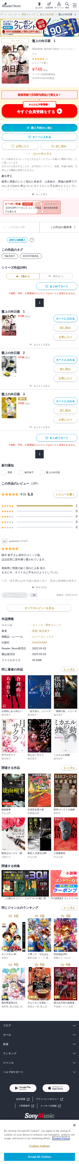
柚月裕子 (29, 472)
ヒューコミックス (43, 636)
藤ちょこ (50, 958)
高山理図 (14, 1006)
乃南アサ (6, 857)
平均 (23, 494)
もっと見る (41, 194)
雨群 (10, 472)
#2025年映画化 (31, 256)
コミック (12, 14)
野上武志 (44, 1006)
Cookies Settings (39, 1146)
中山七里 (6, 813)
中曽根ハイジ (60, 1006)
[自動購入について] (32, 240)
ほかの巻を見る (42, 153)
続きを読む (41, 587)
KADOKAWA (39, 642)
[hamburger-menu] (74, 5)
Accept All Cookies (39, 1156)
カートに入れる (41, 137)
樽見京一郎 (33, 1006)
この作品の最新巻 (61, 227)
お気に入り (22, 146)
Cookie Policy (61, 1138)
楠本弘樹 (32, 958)
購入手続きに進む (42, 127)
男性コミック (28, 14)
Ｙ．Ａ (41, 958)
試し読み (61, 146)
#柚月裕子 (10, 256)
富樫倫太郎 (33, 813)
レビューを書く (40, 63)
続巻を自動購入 (17, 240)
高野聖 (5, 1006)
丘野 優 (72, 1006)
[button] (50, 1105)
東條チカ (58, 958)
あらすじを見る (42, 344)
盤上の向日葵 (47, 14)
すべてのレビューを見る (39, 608)
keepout (24, 1006)
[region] (39, 1142)
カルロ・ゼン (71, 958)
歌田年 (57, 813)
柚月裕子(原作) (51, 49)
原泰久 (5, 958)
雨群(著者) (37, 49)
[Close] (74, 1125)
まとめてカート (59, 286)
